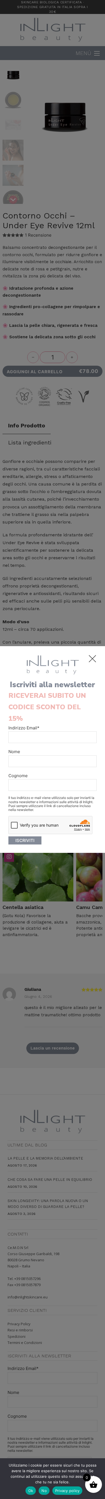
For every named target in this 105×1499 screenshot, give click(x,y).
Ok (30, 1490)
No (44, 1490)
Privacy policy (67, 1490)
